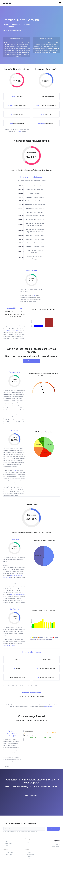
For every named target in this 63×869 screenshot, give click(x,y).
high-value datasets (48, 706)
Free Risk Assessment (31, 361)
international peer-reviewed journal (17, 594)
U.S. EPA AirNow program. (9, 645)
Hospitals (27, 684)
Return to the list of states (13, 30)
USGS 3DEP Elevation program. (13, 330)
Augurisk (19, 131)
